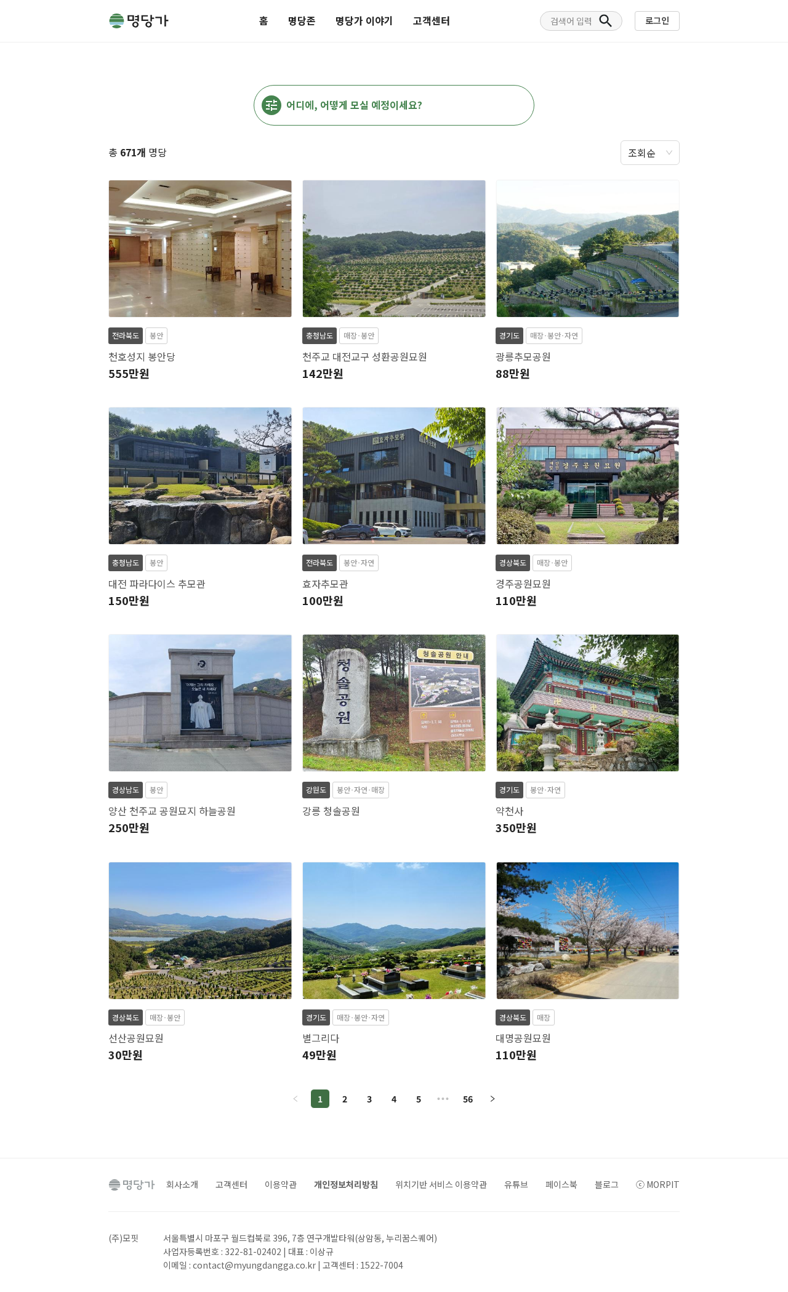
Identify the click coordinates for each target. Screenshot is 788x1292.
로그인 (657, 20)
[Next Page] (492, 1099)
